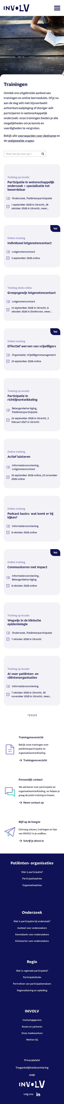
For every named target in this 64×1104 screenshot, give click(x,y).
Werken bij (32, 1039)
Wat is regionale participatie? (32, 970)
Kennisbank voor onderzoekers (32, 934)
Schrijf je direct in (33, 841)
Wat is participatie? (32, 872)
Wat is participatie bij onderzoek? (32, 921)
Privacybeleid (32, 1060)
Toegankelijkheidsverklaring (32, 1067)
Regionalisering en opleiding (32, 990)
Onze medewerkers (32, 1033)
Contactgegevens (32, 1020)
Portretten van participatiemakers (32, 983)
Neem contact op (33, 802)
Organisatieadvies (32, 885)
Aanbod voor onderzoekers (32, 928)
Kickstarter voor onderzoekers (32, 941)
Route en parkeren (32, 1026)
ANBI (32, 1075)
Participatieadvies (32, 878)
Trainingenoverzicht (35, 760)
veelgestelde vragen (21, 141)
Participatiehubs (32, 977)
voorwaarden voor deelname (37, 136)
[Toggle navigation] (57, 8)
